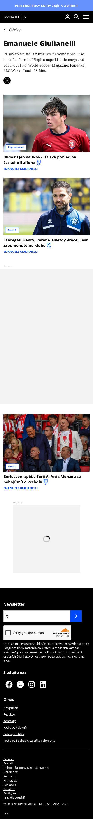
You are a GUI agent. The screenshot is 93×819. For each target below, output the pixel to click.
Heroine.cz (10, 772)
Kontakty (9, 721)
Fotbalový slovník (15, 727)
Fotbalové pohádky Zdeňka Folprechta (29, 741)
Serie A (12, 230)
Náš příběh (10, 708)
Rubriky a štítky (13, 734)
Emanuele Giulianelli (39, 43)
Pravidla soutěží (14, 798)
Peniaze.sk (10, 785)
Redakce (9, 714)
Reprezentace (16, 147)
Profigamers (11, 793)
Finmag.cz (10, 780)
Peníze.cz (9, 776)
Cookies (8, 759)
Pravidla (8, 763)
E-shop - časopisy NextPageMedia (26, 768)
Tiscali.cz (9, 789)
